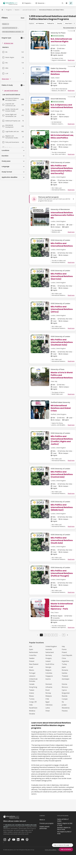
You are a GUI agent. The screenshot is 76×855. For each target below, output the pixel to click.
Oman (48, 711)
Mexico (31, 670)
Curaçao (65, 699)
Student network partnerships (44, 827)
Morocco (65, 687)
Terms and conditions (51, 850)
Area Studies (69, 23)
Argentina (65, 661)
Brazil (47, 690)
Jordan (64, 705)
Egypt (47, 702)
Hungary (49, 658)
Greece (31, 693)
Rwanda (64, 696)
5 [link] (56, 635)
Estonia (64, 684)
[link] (51, 10)
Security (59, 23)
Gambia (64, 673)
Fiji (63, 702)
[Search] (62, 3)
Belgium (48, 670)
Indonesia (49, 705)
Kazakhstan (33, 708)
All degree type (8, 43)
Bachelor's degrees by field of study (63, 828)
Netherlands (33, 652)
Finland (31, 661)
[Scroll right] (74, 23)
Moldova (32, 711)
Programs (27, 3)
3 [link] (48, 635)
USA (30, 646)
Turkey (64, 664)
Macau (31, 696)
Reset (22, 18)
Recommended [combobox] (68, 28)
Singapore (49, 676)
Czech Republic (67, 655)
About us (42, 819)
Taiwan (31, 690)
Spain (31, 649)
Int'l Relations (40, 23)
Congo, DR (33, 702)
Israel (31, 667)
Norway (48, 693)
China (64, 658)
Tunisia (31, 699)
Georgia (48, 667)
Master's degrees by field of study (64, 824)
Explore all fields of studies (62, 820)
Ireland (48, 661)
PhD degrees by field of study (64, 832)
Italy (63, 646)
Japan (64, 667)
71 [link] (63, 635)
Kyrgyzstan (66, 693)
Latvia (48, 708)
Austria (48, 679)
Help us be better (66, 849)
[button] (5, 24)
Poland (64, 652)
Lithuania (49, 687)
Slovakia (32, 714)
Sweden (31, 658)
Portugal (32, 673)
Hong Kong (33, 687)
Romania (65, 670)
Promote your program (46, 823)
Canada (31, 684)
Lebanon (32, 676)
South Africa (50, 664)
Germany (49, 655)
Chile (47, 699)
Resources (41, 3)
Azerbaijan (65, 679)
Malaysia (49, 696)
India (31, 705)
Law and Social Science (11, 90)
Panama (64, 711)
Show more (5, 79)
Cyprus (64, 690)
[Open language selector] (66, 3)
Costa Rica (32, 655)
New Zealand (33, 664)
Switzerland (50, 652)
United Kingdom (51, 646)
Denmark (49, 684)
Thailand (65, 676)
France (64, 649)
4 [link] (52, 635)
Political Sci (50, 23)
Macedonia (65, 708)
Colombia (49, 673)
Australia (49, 649)
